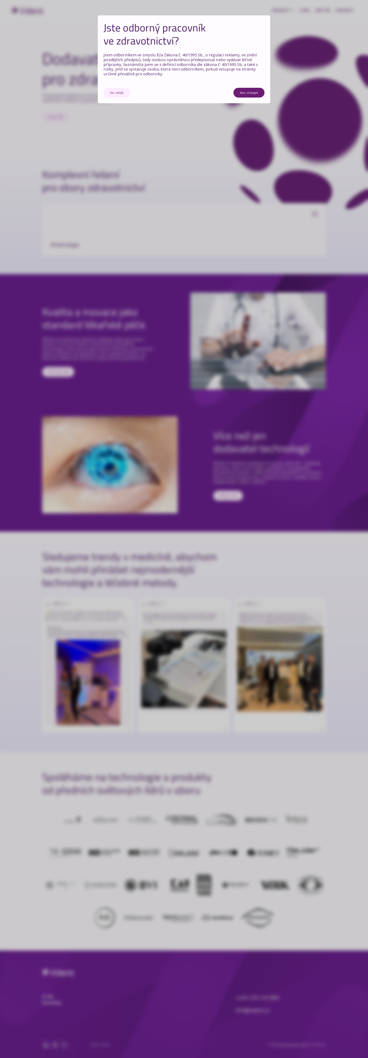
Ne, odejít (117, 92)
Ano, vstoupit (249, 92)
